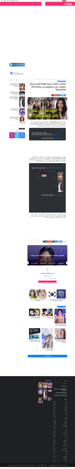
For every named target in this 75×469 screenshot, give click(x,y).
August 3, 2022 (57, 138)
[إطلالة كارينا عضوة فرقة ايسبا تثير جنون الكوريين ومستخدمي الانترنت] (60, 316)
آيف (66, 401)
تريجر (66, 429)
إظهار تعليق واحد (47, 356)
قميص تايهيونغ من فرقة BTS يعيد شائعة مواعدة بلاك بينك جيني (35, 317)
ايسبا (61, 81)
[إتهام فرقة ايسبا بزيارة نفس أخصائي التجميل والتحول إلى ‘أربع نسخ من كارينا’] (44, 174)
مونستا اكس (65, 459)
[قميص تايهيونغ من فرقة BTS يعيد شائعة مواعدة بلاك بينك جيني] (34, 312)
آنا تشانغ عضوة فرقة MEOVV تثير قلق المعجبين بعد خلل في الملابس (47, 255)
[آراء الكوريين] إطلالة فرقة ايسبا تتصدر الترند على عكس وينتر (53, 0)
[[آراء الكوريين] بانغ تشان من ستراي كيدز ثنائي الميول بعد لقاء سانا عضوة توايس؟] (60, 333)
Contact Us (34, 465)
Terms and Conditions (24, 465)
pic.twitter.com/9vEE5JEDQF (54, 168)
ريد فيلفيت (65, 440)
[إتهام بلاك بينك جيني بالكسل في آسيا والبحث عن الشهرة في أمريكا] (22, 119)
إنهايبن (66, 410)
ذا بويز (66, 437)
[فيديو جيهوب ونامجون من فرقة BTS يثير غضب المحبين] (47, 338)
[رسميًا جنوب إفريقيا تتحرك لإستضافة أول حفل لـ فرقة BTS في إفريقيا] (34, 333)
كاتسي (66, 453)
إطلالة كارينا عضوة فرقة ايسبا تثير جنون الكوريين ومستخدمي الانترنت (60, 325)
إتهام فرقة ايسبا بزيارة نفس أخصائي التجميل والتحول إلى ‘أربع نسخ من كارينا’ (36, 175)
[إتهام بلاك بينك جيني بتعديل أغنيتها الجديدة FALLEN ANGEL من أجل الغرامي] (50, 398)
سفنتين (66, 443)
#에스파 (58, 134)
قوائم (40, 3)
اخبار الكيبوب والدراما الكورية (12, 465)
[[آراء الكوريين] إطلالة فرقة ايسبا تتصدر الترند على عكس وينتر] (22, 112)
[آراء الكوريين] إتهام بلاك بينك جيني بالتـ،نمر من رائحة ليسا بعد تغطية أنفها (53, 175)
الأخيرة (23, 79)
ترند (58, 81)
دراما (36, 3)
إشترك (47, 281)
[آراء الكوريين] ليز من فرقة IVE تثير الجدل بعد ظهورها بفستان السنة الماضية (53, 183)
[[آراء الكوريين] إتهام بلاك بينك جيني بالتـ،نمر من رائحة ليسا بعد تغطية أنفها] (60, 176)
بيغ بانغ (66, 426)
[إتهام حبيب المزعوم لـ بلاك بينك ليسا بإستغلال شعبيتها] (47, 312)
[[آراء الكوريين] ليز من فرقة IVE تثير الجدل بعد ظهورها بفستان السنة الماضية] (60, 186)
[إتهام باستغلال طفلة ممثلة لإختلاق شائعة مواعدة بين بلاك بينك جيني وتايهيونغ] (45, 398)
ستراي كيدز (65, 442)
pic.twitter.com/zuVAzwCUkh (47, 135)
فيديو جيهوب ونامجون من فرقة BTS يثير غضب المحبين (48, 349)
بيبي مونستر (65, 424)
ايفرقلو (66, 418)
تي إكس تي (65, 432)
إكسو (66, 407)
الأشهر (17, 79)
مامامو (66, 457)
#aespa (54, 134)
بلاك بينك (65, 421)
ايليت (66, 420)
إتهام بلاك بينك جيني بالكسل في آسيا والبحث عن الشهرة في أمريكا (14, 118)
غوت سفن (65, 448)
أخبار (43, 3)
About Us (30, 465)
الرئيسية (64, 79)
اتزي (66, 412)
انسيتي (66, 413)
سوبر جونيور (65, 445)
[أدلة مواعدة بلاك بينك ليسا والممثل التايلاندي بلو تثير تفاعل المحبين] (40, 400)
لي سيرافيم (65, 456)
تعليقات (11, 79)
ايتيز (66, 415)
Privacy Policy (19, 465)
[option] (47, 255)
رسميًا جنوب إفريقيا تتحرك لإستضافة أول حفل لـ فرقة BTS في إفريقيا (34, 341)
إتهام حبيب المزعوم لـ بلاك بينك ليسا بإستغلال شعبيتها (47, 317)
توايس (66, 431)
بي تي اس (65, 423)
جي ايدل (65, 434)
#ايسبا (37, 135)
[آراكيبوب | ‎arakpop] (68, 4)
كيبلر (66, 454)
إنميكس (65, 409)
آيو (66, 402)
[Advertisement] (37, 26)
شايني (66, 446)
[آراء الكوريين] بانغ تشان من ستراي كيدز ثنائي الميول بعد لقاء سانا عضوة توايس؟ (61, 341)
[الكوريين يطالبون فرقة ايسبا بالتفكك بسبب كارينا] (40, 391)
